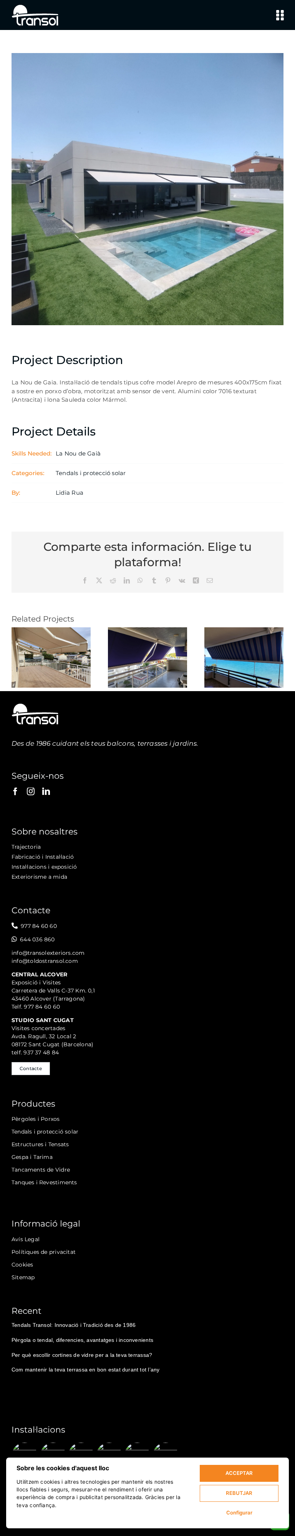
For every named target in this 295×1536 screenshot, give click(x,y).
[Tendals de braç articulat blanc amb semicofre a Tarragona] (137, 1455)
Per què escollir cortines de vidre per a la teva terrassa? (82, 1355)
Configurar (239, 1512)
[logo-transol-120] (35, 6)
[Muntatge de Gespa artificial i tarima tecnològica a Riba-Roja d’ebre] (165, 1455)
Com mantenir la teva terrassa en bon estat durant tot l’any (85, 1369)
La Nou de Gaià (78, 453)
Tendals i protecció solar (91, 473)
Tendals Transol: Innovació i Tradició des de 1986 (74, 1325)
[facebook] (15, 791)
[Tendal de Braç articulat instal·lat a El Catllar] (51, 631)
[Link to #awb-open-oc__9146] (279, 15)
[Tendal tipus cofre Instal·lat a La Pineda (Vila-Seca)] (147, 631)
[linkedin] (46, 791)
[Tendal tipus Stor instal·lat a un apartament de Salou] (243, 631)
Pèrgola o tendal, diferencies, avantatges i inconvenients (82, 1340)
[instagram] (31, 791)
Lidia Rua (69, 492)
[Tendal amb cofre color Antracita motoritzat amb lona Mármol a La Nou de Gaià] (81, 1455)
